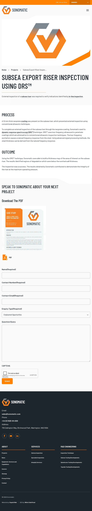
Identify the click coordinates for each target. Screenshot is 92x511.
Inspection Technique (67, 453)
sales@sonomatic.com (11, 414)
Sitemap (4, 473)
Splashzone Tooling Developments (71, 462)
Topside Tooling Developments (70, 467)
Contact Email (12, 295)
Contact (4, 483)
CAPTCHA (6, 366)
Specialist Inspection (37, 457)
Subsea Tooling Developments (70, 457)
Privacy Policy (6, 478)
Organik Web (13, 502)
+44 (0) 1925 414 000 (10, 421)
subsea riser (26, 96)
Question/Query (9, 322)
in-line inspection (76, 96)
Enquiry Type (12, 309)
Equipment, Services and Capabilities (9, 463)
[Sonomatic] (14, 10)
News (3, 457)
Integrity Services (36, 462)
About (5, 446)
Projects (4, 453)
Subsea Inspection (37, 453)
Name (9, 269)
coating (24, 121)
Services (35, 446)
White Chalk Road (30, 502)
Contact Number (13, 282)
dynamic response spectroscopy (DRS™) (18, 132)
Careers (4, 469)
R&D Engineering (68, 446)
